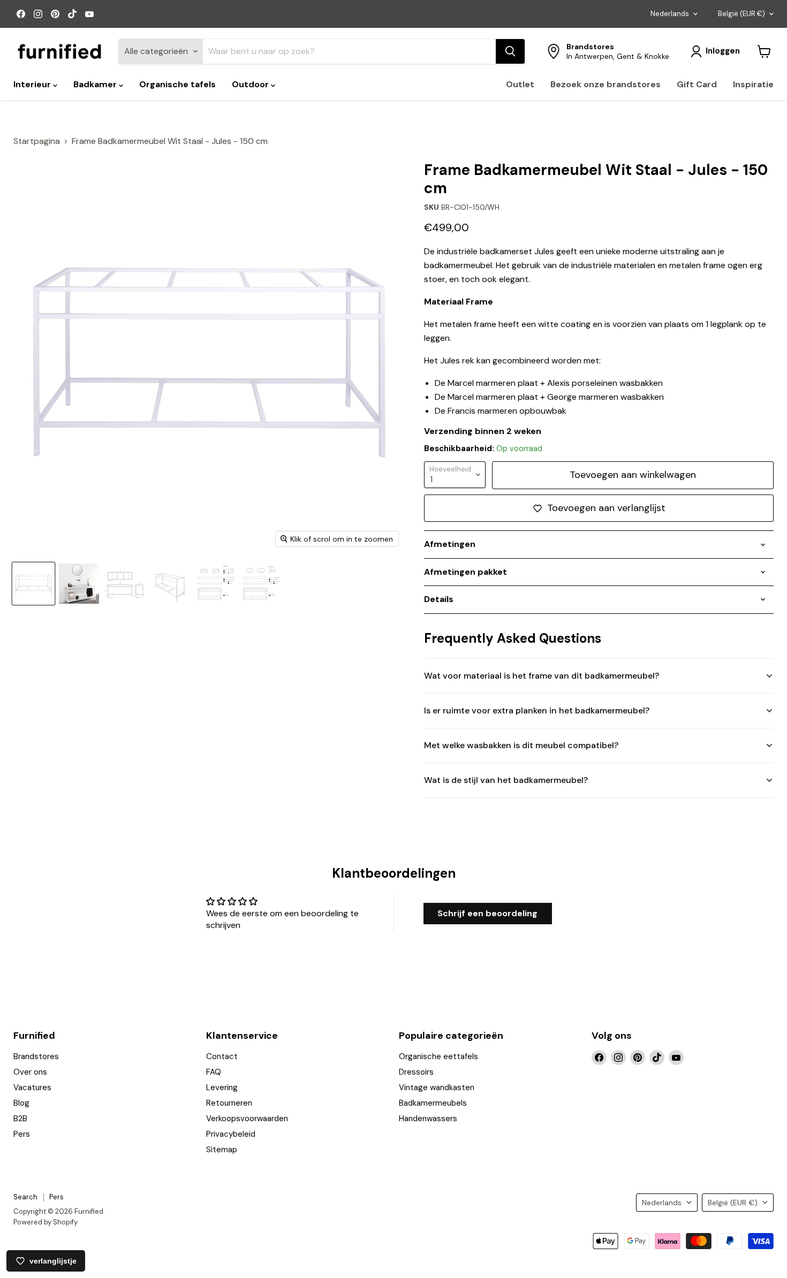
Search (25, 1196)
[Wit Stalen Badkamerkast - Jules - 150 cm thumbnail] (170, 583)
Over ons (30, 1072)
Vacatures (32, 1087)
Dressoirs (416, 1072)
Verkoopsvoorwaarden (247, 1118)
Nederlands (669, 13)
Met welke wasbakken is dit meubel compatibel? (521, 745)
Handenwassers (428, 1118)
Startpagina (36, 141)
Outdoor (251, 84)
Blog (21, 1103)
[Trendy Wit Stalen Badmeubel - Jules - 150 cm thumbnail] (33, 583)
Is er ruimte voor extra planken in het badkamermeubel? (536, 710)
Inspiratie (753, 84)
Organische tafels (177, 84)
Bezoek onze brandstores (605, 84)
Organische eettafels (438, 1056)
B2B (20, 1118)
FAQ (213, 1072)
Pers (21, 1134)
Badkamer (96, 84)
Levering (222, 1087)
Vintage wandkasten (436, 1087)
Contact (222, 1056)
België (741, 13)
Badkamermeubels (433, 1103)
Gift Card (697, 84)
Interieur (33, 84)
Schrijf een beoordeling (487, 913)
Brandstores (36, 1056)
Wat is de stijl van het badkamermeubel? (506, 780)
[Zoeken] (510, 51)
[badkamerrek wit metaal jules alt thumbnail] (79, 583)
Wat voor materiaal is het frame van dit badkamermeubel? (541, 675)
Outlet (520, 84)
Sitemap (221, 1149)
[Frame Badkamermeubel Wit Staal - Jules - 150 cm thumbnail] (124, 583)
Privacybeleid (230, 1134)
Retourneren (229, 1103)
